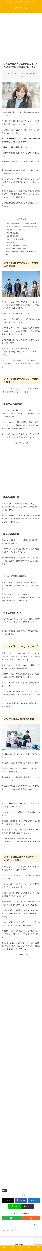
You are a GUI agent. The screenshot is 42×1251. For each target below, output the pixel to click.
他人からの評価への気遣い (15, 239)
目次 (18, 219)
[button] (27, 1206)
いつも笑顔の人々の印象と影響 (15, 248)
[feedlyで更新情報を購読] (11, 1218)
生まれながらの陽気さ (14, 230)
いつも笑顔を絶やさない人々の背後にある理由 (20, 223)
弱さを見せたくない (13, 242)
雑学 (5, 1190)
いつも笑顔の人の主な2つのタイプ (16, 245)
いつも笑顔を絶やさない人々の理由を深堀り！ (20, 226)
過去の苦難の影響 (12, 236)
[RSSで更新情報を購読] (30, 1218)
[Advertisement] (21, 35)
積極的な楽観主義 (12, 233)
